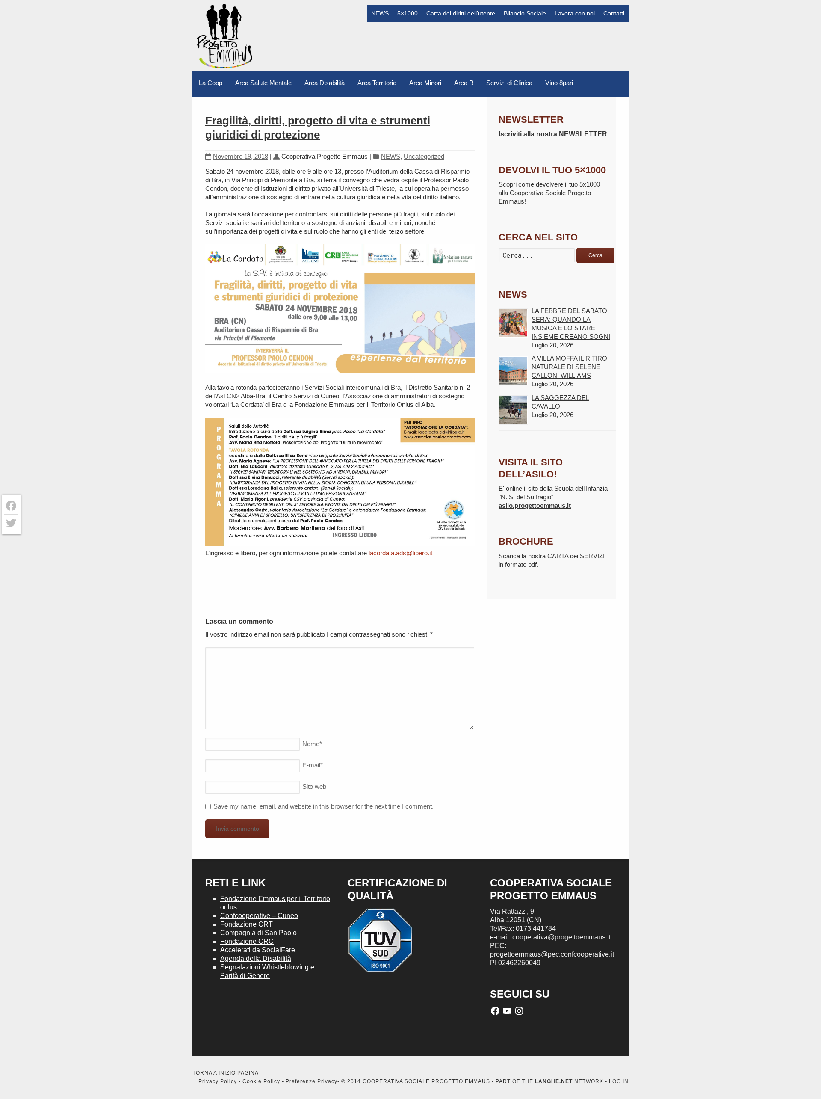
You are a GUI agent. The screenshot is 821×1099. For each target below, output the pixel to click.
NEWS (380, 13)
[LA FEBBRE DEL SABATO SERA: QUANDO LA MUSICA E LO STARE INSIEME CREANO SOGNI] (513, 323)
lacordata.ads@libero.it (400, 553)
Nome (312, 743)
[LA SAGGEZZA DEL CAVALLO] (513, 410)
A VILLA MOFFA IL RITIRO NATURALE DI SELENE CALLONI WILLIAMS (569, 367)
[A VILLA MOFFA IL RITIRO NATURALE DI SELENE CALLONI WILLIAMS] (513, 370)
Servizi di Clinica (509, 82)
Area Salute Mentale (263, 82)
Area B (463, 82)
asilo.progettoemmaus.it (535, 505)
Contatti (613, 13)
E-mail (312, 765)
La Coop (210, 82)
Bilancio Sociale (525, 13)
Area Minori (425, 82)
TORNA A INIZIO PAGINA (225, 1073)
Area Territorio (376, 82)
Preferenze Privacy (311, 1081)
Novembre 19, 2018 (240, 156)
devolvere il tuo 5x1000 (568, 184)
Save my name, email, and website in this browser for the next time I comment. (323, 806)
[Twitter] (11, 523)
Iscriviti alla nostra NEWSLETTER (553, 134)
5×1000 (407, 13)
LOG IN (619, 1081)
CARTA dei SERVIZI (576, 556)
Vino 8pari (559, 82)
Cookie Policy (261, 1081)
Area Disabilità (324, 82)
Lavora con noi (575, 13)
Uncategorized (424, 156)
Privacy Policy (217, 1081)
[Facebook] (11, 506)
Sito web (314, 786)
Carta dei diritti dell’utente (460, 13)
